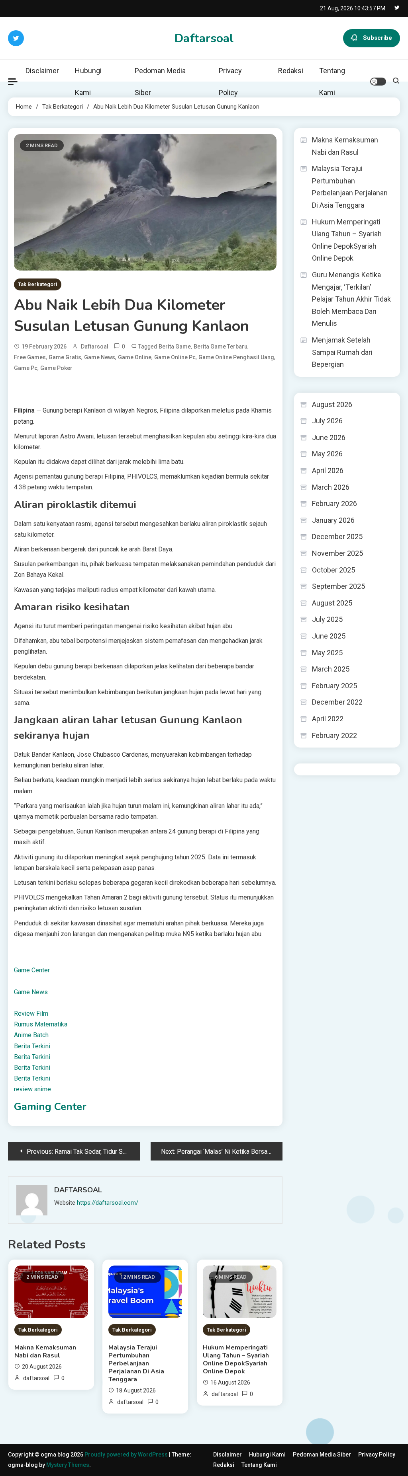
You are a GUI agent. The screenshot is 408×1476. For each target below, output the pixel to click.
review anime (32, 1089)
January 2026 (333, 520)
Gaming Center (50, 1107)
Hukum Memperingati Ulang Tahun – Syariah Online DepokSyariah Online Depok (236, 1359)
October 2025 (333, 570)
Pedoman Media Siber (160, 81)
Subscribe (377, 37)
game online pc (175, 357)
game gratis (65, 357)
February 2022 (334, 735)
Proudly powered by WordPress (126, 1454)
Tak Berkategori (37, 284)
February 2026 (334, 503)
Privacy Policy (230, 81)
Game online (134, 357)
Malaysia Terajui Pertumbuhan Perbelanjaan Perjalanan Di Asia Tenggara (136, 1363)
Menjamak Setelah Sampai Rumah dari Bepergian (342, 352)
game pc (25, 368)
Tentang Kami (332, 81)
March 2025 (330, 669)
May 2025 (327, 652)
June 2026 (328, 437)
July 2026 (327, 421)
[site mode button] (378, 82)
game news (99, 357)
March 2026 (330, 487)
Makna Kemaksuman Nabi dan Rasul (45, 1351)
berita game (175, 346)
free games (30, 357)
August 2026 (332, 404)
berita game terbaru (220, 346)
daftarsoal (94, 346)
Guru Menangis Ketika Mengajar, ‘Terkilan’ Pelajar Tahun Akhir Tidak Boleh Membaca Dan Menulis (351, 299)
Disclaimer (42, 70)
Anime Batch (31, 1035)
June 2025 (328, 636)
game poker (56, 368)
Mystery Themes (67, 1465)
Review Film (31, 1013)
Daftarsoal (204, 38)
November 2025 (337, 553)
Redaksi (290, 70)
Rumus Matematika (40, 1024)
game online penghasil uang (236, 357)
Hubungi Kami (88, 81)
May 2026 (327, 454)
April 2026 (327, 470)
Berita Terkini (32, 1046)
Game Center (32, 970)
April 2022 (327, 719)
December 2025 (337, 536)
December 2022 (337, 702)
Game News (31, 992)
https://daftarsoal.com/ (107, 1202)
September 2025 (338, 586)
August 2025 (332, 603)
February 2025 (334, 686)
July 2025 (327, 619)
